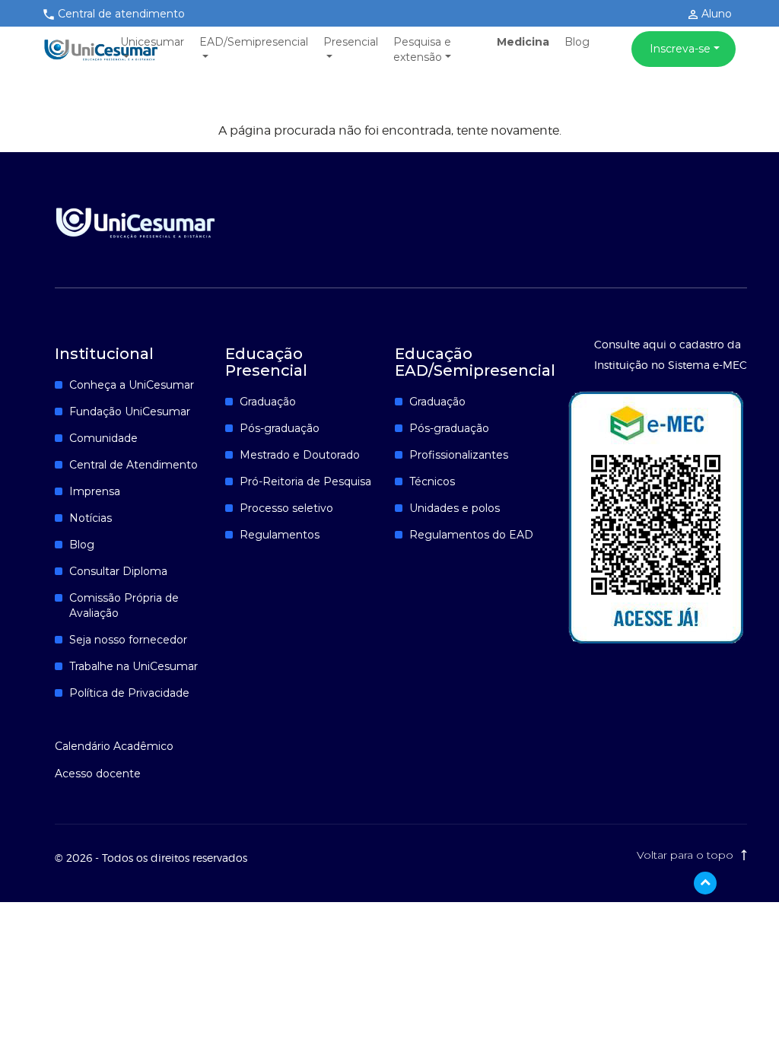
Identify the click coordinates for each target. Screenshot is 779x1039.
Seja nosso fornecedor (128, 640)
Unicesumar (152, 42)
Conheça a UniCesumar (131, 385)
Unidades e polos (454, 508)
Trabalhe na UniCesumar (133, 666)
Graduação (268, 401)
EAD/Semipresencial (253, 42)
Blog (577, 42)
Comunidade (103, 438)
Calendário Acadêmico (114, 746)
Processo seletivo (286, 508)
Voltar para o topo (686, 855)
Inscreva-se (680, 49)
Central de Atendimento (133, 465)
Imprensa (94, 491)
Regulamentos (280, 535)
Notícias (90, 518)
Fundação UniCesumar (129, 411)
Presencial (350, 42)
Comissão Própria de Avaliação (124, 605)
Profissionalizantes (458, 455)
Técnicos (432, 481)
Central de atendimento (121, 14)
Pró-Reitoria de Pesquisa (305, 481)
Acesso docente (98, 773)
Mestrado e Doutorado (300, 455)
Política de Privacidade (129, 693)
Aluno (715, 14)
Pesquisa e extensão (422, 49)
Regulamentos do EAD (471, 535)
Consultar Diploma (118, 571)
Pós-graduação (280, 428)
